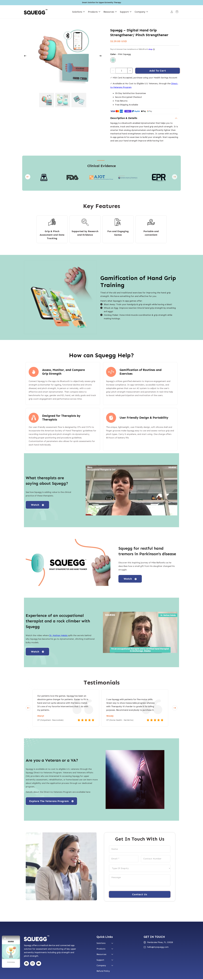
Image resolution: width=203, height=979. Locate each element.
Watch (35, 504)
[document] (63, 56)
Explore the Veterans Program (49, 801)
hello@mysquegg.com (158, 947)
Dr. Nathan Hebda (58, 635)
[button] (77, 12)
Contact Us (139, 894)
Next (172, 177)
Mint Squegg (113, 60)
